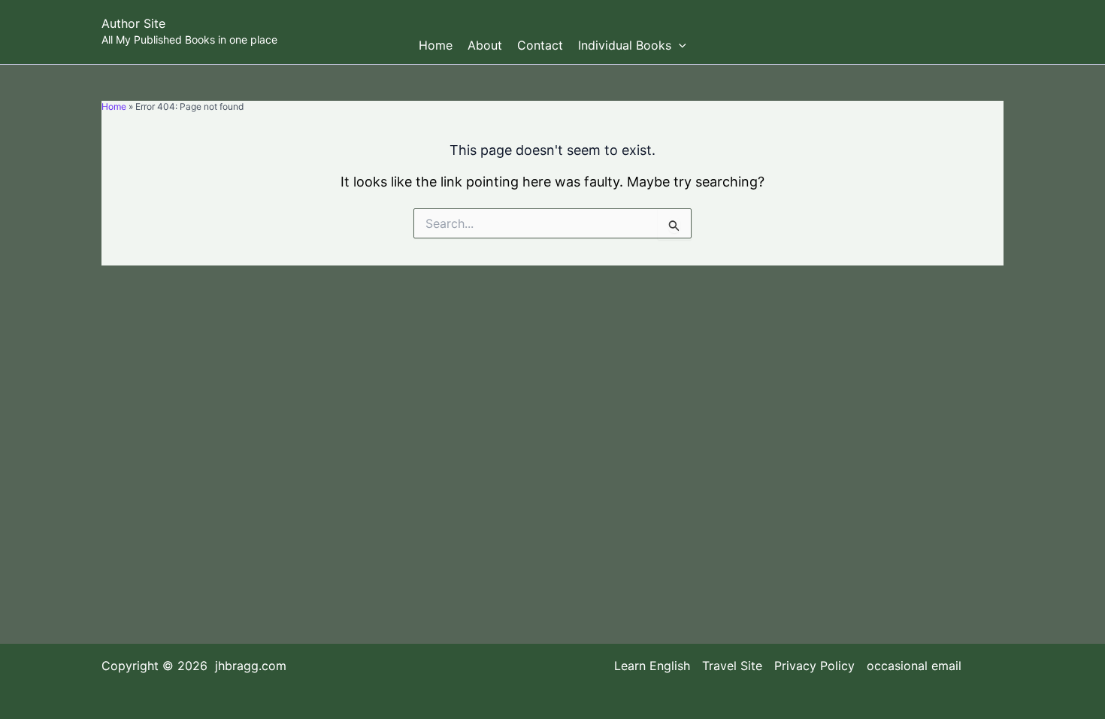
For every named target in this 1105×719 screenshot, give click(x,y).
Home (436, 45)
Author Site (133, 23)
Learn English (652, 666)
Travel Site (732, 666)
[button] (678, 45)
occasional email (914, 666)
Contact (540, 45)
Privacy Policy (814, 666)
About (485, 45)
